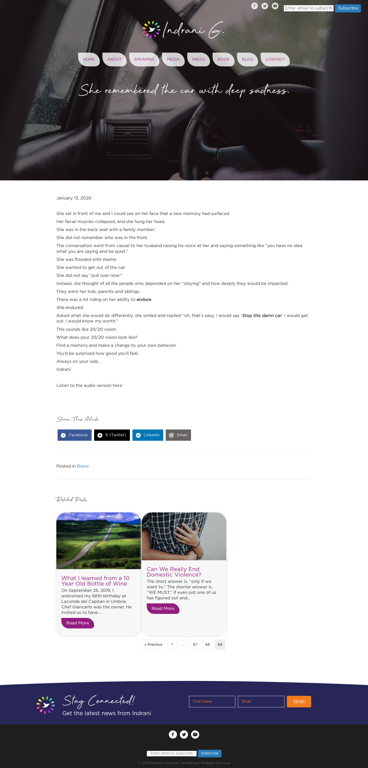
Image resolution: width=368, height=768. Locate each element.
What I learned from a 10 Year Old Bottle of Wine (95, 581)
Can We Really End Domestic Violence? (174, 572)
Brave (83, 466)
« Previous (153, 644)
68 (207, 644)
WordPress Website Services (206, 763)
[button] (299, 701)
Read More (80, 623)
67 (195, 644)
